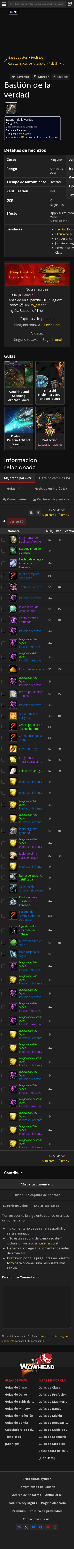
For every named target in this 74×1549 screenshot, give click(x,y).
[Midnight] (13, 1444)
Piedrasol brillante (31, 782)
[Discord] (19, 1527)
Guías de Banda (16, 1423)
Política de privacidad (46, 1511)
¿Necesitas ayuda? (37, 1479)
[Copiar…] (31, 513)
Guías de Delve (16, 1394)
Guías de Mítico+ (17, 1408)
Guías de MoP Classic (54, 1380)
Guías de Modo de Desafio (54, 1444)
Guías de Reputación (54, 1423)
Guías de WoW (16, 1380)
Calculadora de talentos (21, 1430)
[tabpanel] (37, 835)
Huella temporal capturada (29, 576)
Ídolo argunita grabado (28, 831)
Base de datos (18, 57)
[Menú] (4, 4)
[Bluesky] (33, 1527)
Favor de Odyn (28, 749)
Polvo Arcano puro (31, 669)
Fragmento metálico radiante (30, 760)
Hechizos (37, 57)
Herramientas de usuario (37, 1487)
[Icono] (11, 108)
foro (10, 1263)
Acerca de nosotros (26, 1495)
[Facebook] (41, 1527)
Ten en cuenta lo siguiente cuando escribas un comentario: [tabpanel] (36, 1277)
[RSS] (55, 1527)
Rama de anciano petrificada (30, 877)
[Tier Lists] (47, 1458)
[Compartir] (70, 4)
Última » (64, 515)
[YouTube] (48, 1527)
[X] (26, 1527)
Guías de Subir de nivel (21, 1401)
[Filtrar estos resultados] (38, 513)
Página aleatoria (53, 1503)
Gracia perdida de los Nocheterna (30, 727)
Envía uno (51, 325)
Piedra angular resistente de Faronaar (28, 901)
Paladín (53, 63)
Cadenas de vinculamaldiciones (31, 888)
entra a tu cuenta (47, 1336)
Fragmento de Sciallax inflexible (30, 539)
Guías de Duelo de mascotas (54, 1430)
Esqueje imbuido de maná (30, 550)
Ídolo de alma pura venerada (28, 855)
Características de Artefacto (26, 63)
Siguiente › (49, 515)
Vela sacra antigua (31, 771)
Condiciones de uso (37, 1519)
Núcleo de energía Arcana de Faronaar (31, 563)
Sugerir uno (52, 339)
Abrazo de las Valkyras (28, 716)
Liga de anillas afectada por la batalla (29, 930)
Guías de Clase (16, 1387)
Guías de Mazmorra (53, 1401)
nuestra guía (47, 1243)
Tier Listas (13, 1437)
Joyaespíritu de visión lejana (28, 609)
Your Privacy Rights (22, 1503)
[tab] (17, 478)
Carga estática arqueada (28, 620)
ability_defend (35, 305)
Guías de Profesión (19, 1416)
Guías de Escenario (53, 1437)
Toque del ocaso (30, 587)
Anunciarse (53, 1495)
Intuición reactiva (30, 598)
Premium (19, 1511)
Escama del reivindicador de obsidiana (29, 915)
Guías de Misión (50, 1416)
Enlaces (62, 77)
